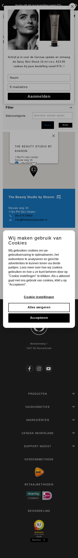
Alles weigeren (39, 307)
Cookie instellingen (39, 297)
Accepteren (39, 317)
